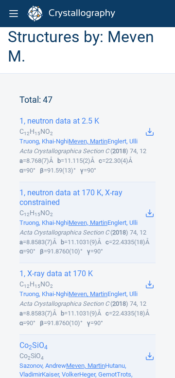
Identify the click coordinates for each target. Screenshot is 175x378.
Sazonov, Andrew (42, 365)
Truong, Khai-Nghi (44, 141)
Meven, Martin (88, 141)
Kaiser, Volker (60, 374)
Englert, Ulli (122, 141)
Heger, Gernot (98, 374)
